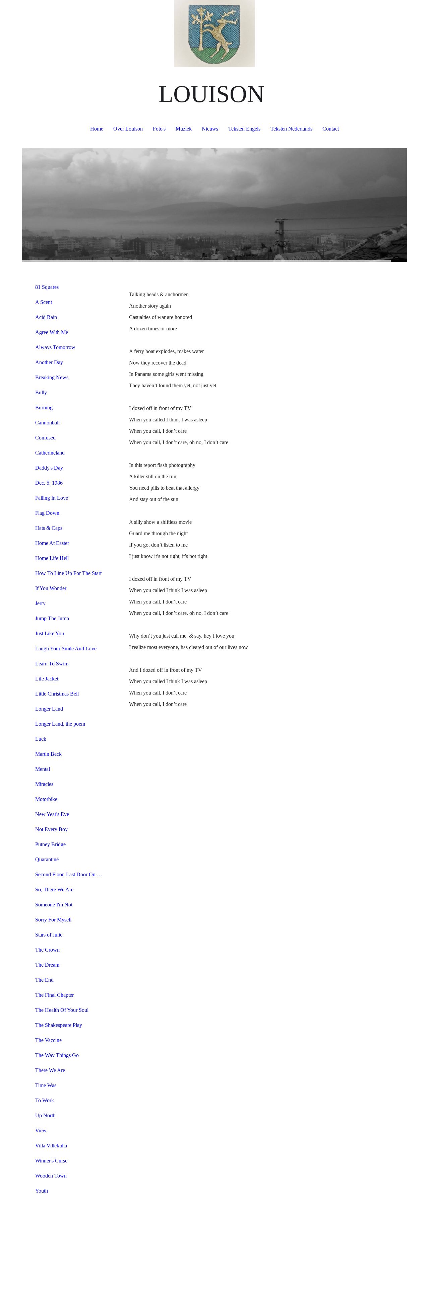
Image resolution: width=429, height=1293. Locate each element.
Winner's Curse (51, 1160)
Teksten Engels (244, 129)
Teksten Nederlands (291, 129)
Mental (42, 769)
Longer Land (49, 709)
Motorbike (46, 799)
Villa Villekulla (51, 1145)
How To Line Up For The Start (68, 573)
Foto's (159, 129)
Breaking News (51, 377)
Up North (45, 1115)
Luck (40, 739)
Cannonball (47, 422)
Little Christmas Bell (57, 694)
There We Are (50, 1070)
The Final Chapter (54, 995)
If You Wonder (50, 588)
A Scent (43, 302)
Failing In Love (51, 498)
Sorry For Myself (53, 919)
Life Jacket (46, 678)
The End (44, 980)
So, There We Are (54, 889)
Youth (41, 1191)
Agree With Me (51, 332)
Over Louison (128, 129)
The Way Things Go (57, 1055)
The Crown (47, 950)
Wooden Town (51, 1176)
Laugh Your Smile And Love (66, 648)
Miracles (44, 784)
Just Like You (49, 633)
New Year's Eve (52, 814)
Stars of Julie (48, 935)
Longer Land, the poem (60, 724)
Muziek (184, 129)
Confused (45, 437)
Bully (41, 392)
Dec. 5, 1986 (49, 483)
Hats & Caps (48, 528)
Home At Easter (52, 543)
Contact (330, 129)
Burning (44, 407)
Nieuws (210, 129)
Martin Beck (48, 754)
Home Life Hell (52, 558)
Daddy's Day (49, 468)
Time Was (45, 1085)
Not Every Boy (51, 829)
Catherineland (50, 453)
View (41, 1130)
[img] (214, 33)
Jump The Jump (52, 618)
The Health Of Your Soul (61, 1010)
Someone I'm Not (53, 904)
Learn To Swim (51, 663)
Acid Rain (46, 317)
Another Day (49, 362)
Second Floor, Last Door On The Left (71, 874)
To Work (44, 1100)
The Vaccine (48, 1040)
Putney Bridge (50, 844)
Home (96, 129)
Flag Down (47, 513)
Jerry (40, 603)
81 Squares (47, 287)
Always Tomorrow (55, 347)
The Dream (47, 965)
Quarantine (47, 859)
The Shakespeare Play (58, 1025)
